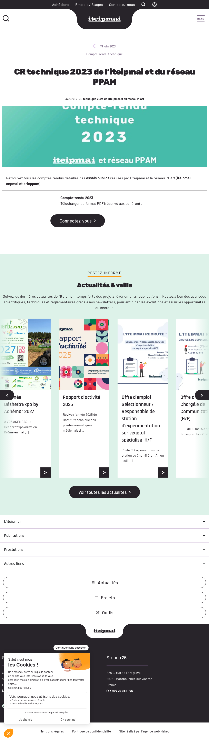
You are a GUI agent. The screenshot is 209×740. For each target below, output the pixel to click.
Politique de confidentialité (91, 731)
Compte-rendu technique (104, 54)
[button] (201, 19)
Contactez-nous (122, 4)
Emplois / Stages (89, 4)
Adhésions (60, 4)
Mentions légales (52, 731)
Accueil (69, 99)
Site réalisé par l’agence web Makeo (144, 731)
